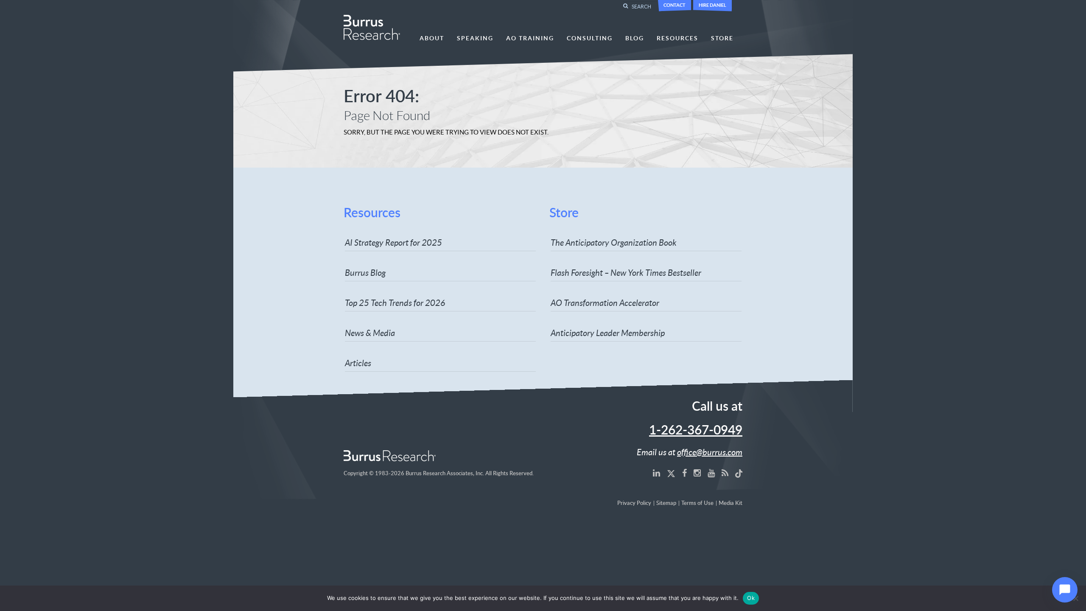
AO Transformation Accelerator (605, 302)
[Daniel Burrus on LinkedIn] (656, 473)
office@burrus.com (709, 452)
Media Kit (730, 503)
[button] (1065, 590)
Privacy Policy (634, 503)
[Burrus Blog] (725, 473)
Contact (674, 5)
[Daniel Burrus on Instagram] (697, 473)
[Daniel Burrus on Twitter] (671, 473)
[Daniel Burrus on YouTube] (711, 473)
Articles (358, 363)
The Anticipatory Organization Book (614, 242)
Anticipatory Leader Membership (608, 333)
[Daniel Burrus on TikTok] (739, 473)
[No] (1075, 598)
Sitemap (666, 503)
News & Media (370, 333)
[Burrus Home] (372, 26)
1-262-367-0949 (695, 430)
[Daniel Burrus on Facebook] (684, 473)
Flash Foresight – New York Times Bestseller (626, 272)
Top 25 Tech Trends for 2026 (395, 302)
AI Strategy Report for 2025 (393, 242)
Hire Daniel (712, 5)
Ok (751, 597)
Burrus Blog (365, 272)
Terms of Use (697, 503)
